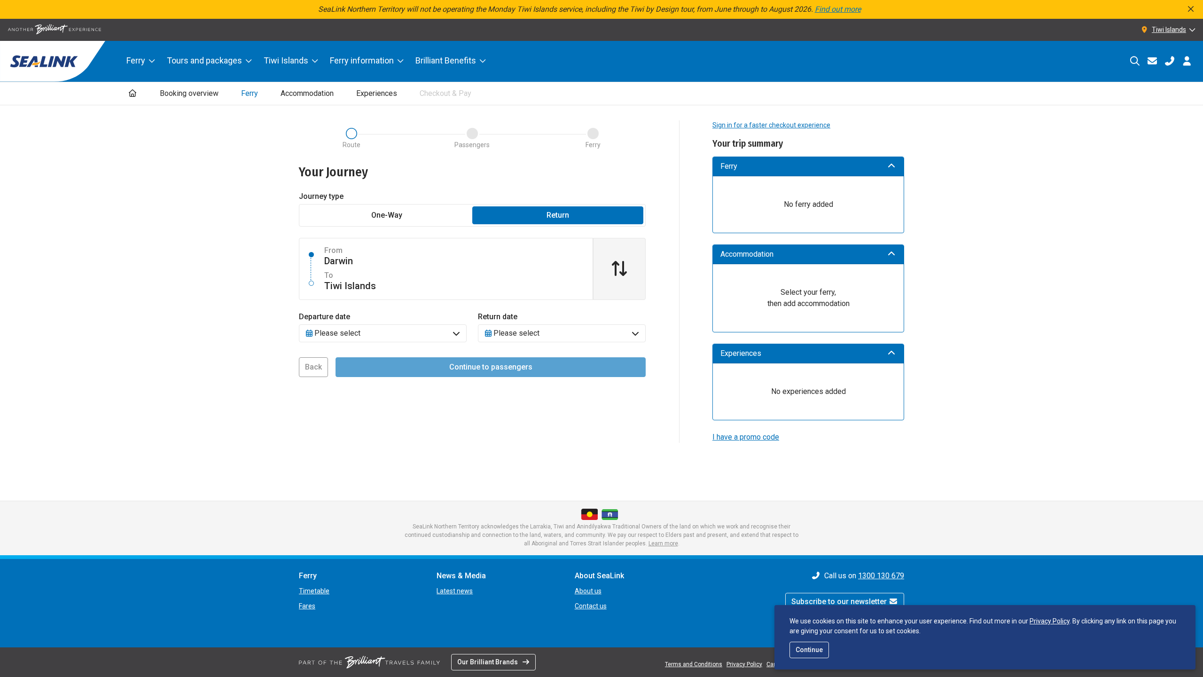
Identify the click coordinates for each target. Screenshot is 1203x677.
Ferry (135, 60)
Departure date (324, 316)
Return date (497, 316)
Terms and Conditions (693, 664)
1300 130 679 (881, 575)
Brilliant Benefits (445, 60)
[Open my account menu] (1186, 61)
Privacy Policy (1050, 621)
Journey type (321, 196)
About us (588, 591)
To (328, 275)
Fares (307, 606)
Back (313, 366)
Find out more (838, 9)
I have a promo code (745, 437)
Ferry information (362, 60)
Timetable (314, 591)
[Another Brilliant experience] (55, 30)
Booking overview (189, 93)
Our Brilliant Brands (487, 662)
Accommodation (307, 93)
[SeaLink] (52, 61)
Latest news (455, 591)
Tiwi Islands (286, 60)
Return (558, 215)
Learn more (663, 543)
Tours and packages (204, 60)
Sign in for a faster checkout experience (771, 125)
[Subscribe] (1152, 61)
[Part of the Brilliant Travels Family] (369, 662)
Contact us (591, 606)
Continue (809, 649)
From (333, 250)
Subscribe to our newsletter (840, 601)
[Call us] (1169, 61)
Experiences (376, 93)
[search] (1134, 61)
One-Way (386, 215)
